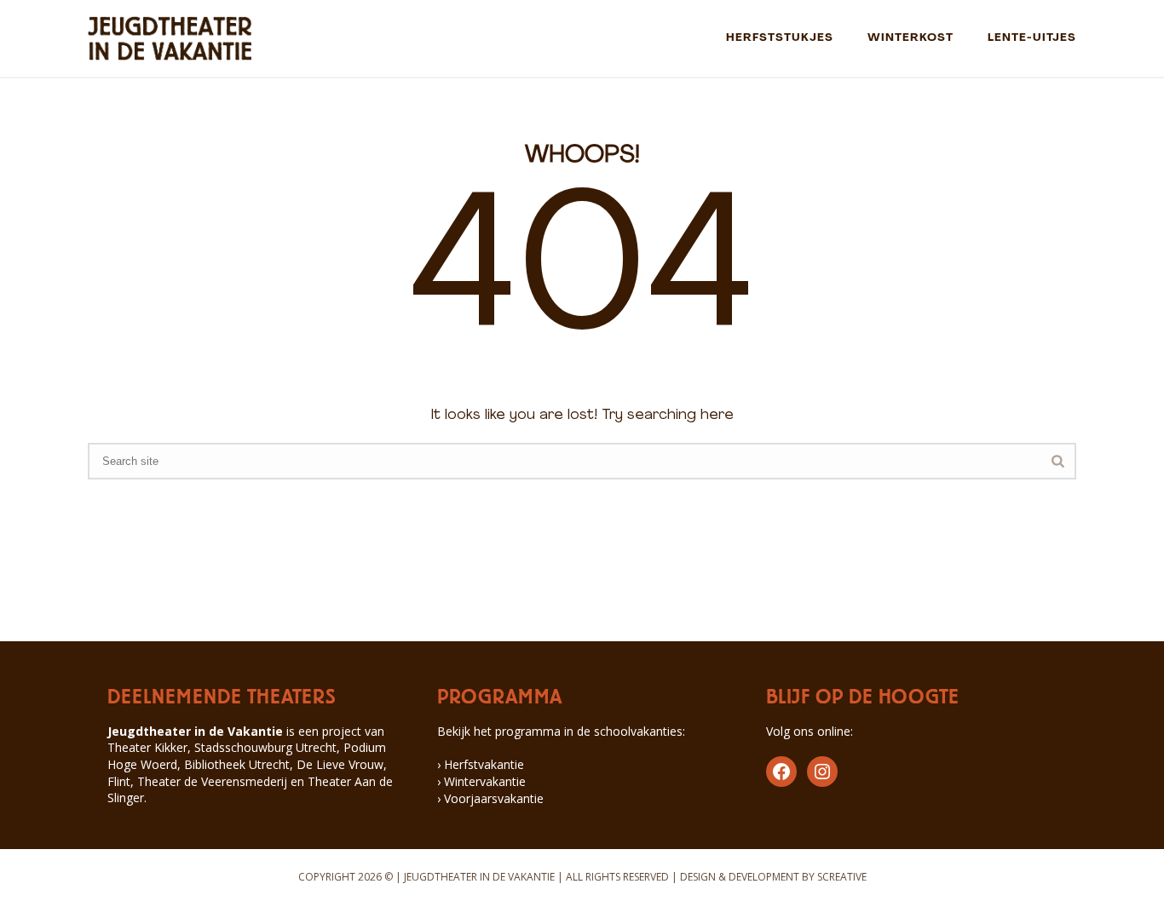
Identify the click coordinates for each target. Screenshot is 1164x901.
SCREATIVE (842, 876)
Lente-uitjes (1032, 37)
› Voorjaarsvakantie (490, 798)
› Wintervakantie (481, 781)
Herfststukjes (779, 37)
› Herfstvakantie (480, 764)
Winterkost (910, 37)
